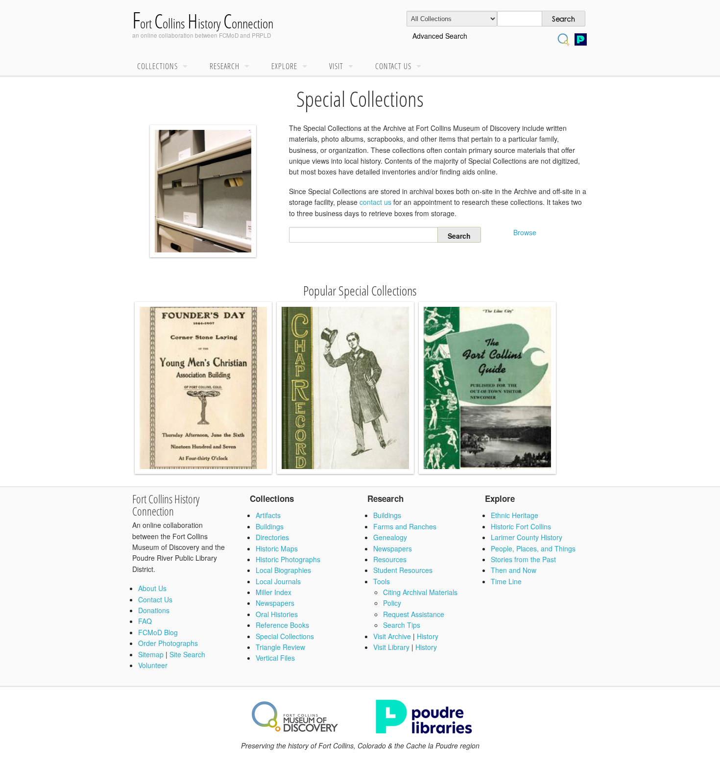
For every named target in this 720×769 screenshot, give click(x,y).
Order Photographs (168, 643)
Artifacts (268, 515)
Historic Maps (277, 548)
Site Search (187, 654)
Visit (336, 66)
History (427, 636)
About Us (152, 588)
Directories (272, 537)
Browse (524, 232)
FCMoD (229, 35)
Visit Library (391, 647)
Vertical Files (275, 658)
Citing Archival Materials (420, 592)
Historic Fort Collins (521, 526)
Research (225, 66)
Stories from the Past (523, 559)
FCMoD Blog (158, 632)
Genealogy (390, 537)
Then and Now (513, 570)
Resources (390, 559)
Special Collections (285, 636)
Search (363, 235)
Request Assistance (413, 614)
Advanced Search (439, 36)
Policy (392, 603)
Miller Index (273, 592)
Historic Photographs (288, 559)
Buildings (270, 526)
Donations (153, 610)
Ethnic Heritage (514, 515)
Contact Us (393, 66)
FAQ (145, 621)
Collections (157, 66)
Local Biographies (283, 570)
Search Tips (401, 625)
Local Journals (278, 581)
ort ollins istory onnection (202, 23)
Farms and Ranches (404, 526)
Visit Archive (392, 636)
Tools (381, 581)
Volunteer (153, 665)
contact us (375, 202)
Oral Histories (277, 614)
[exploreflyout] (307, 66)
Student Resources (402, 570)
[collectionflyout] (187, 66)
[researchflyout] (249, 66)
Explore (284, 66)
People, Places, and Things (533, 548)
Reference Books (282, 625)
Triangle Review (280, 647)
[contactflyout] (421, 66)
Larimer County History (526, 537)
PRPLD (261, 35)
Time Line (506, 581)
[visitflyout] (353, 66)
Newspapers (275, 603)
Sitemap (151, 654)
